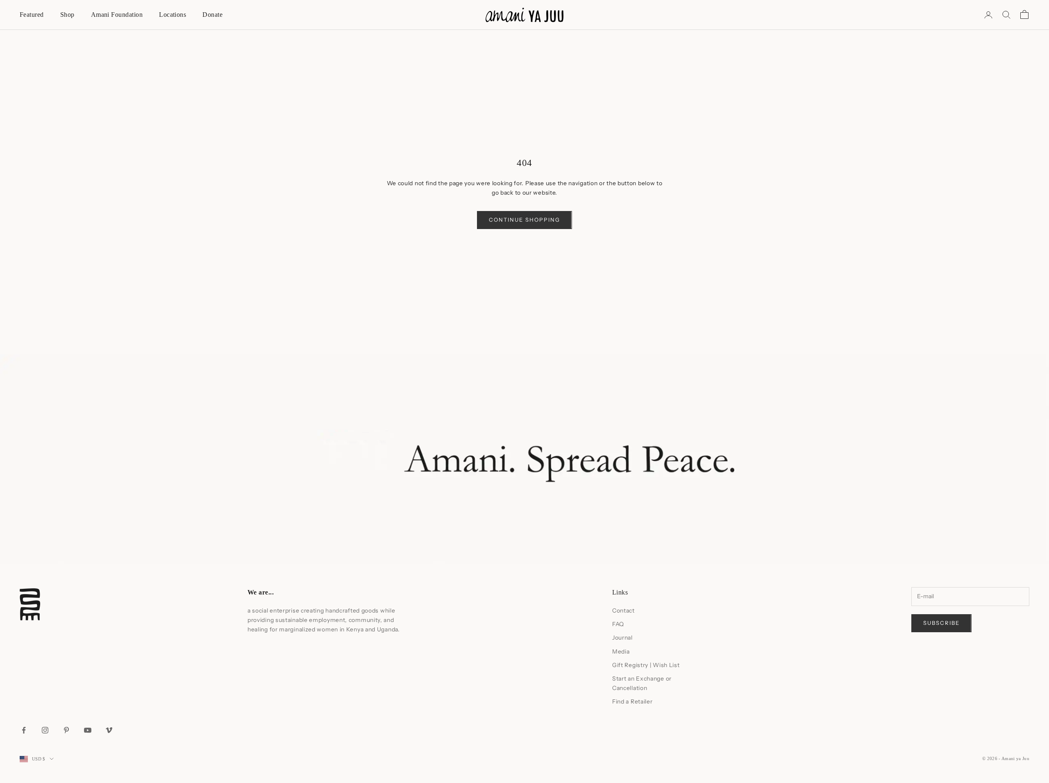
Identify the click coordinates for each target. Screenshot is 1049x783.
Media (621, 651)
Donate (212, 14)
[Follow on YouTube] (88, 730)
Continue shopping (524, 219)
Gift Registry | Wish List (646, 665)
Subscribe (941, 623)
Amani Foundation (117, 14)
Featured (32, 14)
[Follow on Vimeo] (109, 730)
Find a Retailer (632, 701)
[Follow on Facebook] (24, 730)
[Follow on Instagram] (45, 730)
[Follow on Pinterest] (66, 730)
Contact (623, 610)
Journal (622, 637)
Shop (67, 14)
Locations (172, 14)
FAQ (618, 624)
